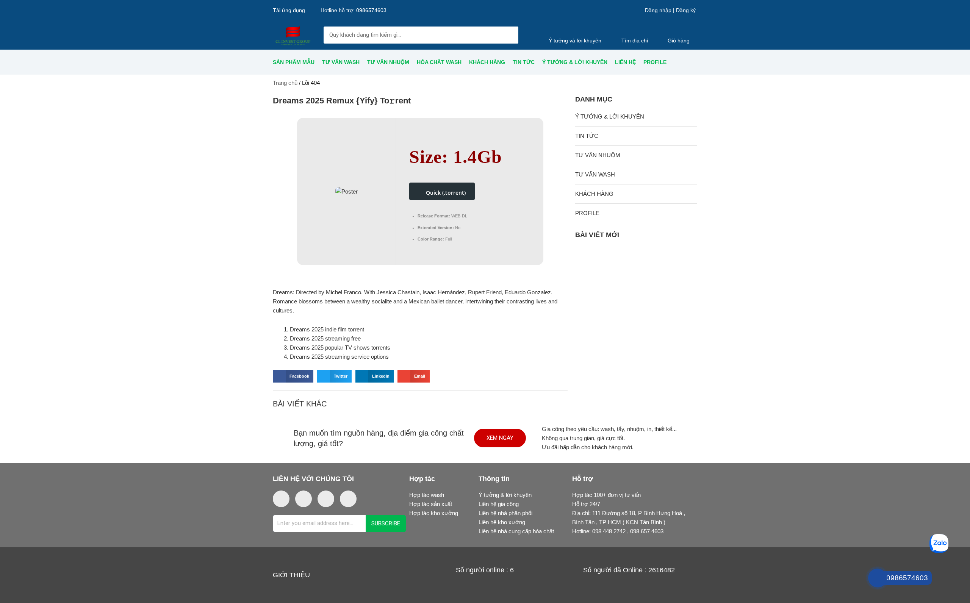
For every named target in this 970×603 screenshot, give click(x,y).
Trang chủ (285, 83)
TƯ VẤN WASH (341, 62)
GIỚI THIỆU (291, 575)
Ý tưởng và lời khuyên (575, 40)
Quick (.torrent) (446, 192)
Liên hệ (625, 62)
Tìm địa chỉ (634, 40)
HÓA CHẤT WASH (439, 62)
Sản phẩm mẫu (293, 62)
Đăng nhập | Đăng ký (670, 10)
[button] (293, 376)
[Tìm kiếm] (509, 35)
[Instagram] (303, 499)
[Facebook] (281, 499)
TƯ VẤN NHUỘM (388, 62)
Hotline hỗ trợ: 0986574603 (353, 10)
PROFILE (654, 62)
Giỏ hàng (679, 40)
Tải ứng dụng (289, 10)
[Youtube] (326, 499)
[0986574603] (901, 541)
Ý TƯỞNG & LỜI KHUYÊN (574, 62)
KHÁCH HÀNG (487, 62)
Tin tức (524, 62)
